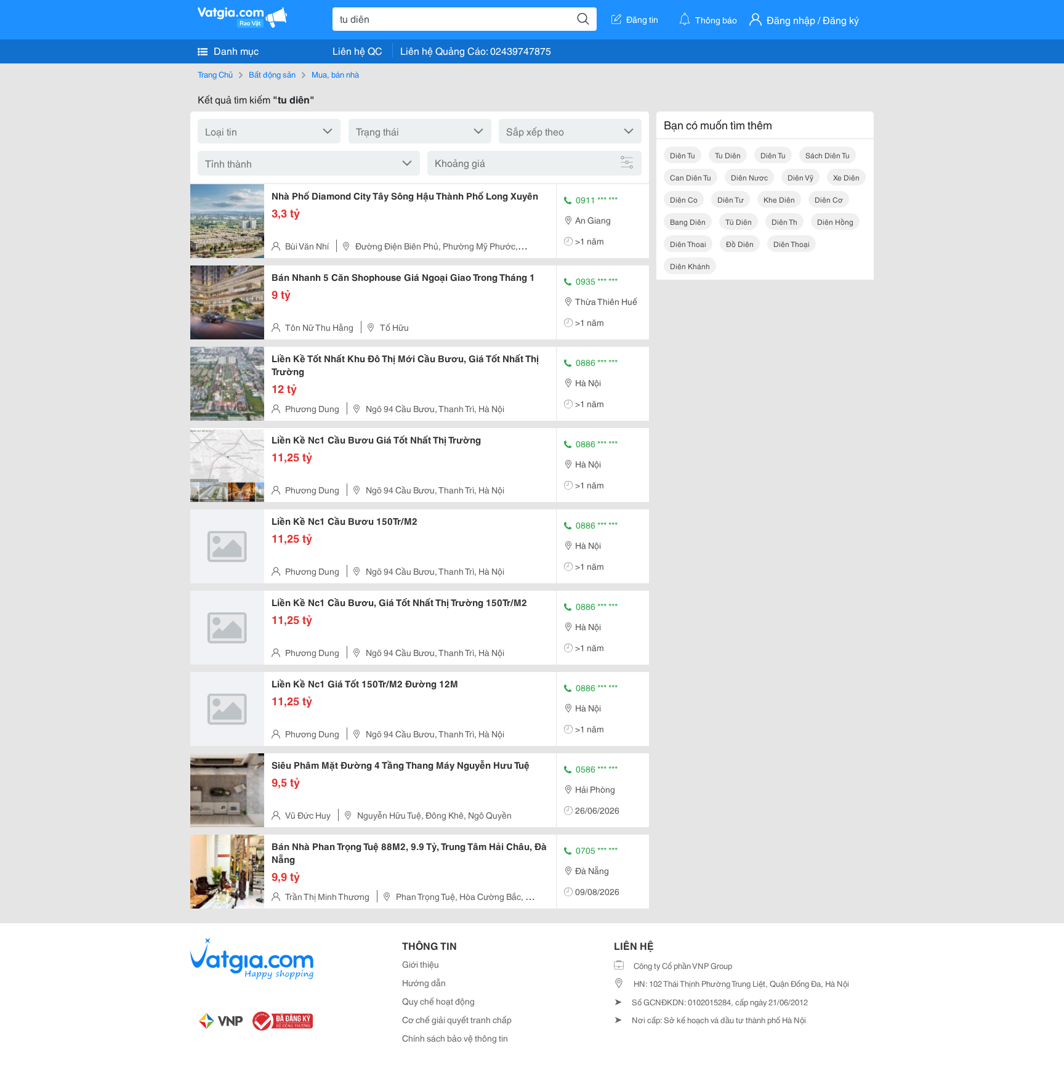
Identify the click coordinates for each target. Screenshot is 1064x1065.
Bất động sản (272, 73)
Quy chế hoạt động (438, 1001)
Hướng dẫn (424, 982)
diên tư (730, 199)
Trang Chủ (215, 73)
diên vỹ (800, 177)
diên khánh (690, 266)
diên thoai (688, 243)
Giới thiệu (420, 964)
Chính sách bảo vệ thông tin (455, 1038)
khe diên (779, 199)
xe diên (846, 177)
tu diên (728, 155)
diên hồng (835, 221)
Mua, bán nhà (335, 73)
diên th (784, 221)
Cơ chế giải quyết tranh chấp (457, 1019)
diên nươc (749, 177)
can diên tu (690, 177)
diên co (684, 199)
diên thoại (791, 243)
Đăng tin (642, 19)
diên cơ (829, 199)
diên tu (682, 155)
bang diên (688, 221)
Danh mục (235, 50)
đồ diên (740, 243)
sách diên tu (827, 155)
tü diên (738, 221)
